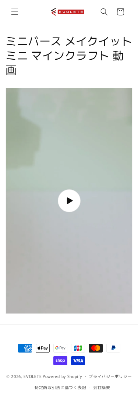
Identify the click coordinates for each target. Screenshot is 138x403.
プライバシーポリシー (110, 376)
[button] (15, 12)
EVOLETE (33, 376)
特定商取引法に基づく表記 (60, 387)
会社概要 (101, 387)
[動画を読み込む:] (69, 200)
